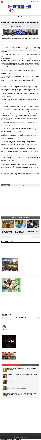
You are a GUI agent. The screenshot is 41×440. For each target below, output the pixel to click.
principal (20, 26)
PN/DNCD (4, 327)
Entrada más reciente (7, 237)
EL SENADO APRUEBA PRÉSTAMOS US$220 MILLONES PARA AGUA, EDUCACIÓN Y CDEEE (22, 374)
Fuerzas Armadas (5, 329)
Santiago (4, 325)
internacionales (15, 26)
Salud (3, 328)
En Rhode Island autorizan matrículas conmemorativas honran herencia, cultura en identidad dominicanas (20, 230)
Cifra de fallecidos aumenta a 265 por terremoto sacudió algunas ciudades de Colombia (33, 230)
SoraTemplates (25, 437)
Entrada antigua (34, 237)
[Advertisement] (20, 201)
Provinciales (4, 326)
